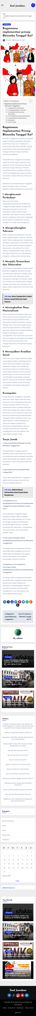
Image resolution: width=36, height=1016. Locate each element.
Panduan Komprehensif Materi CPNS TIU (18, 732)
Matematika (6, 835)
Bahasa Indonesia (8, 821)
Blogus (28, 1002)
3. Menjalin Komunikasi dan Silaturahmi (16, 113)
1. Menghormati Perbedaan (16, 108)
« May (17, 881)
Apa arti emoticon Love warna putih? (18, 764)
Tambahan (6, 24)
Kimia (4, 830)
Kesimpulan (11, 120)
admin (10, 40)
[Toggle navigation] (2, 5)
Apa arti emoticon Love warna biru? (18, 774)
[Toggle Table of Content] (30, 101)
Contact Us (11, 1008)
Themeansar (18, 1005)
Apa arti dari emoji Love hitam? (18, 755)
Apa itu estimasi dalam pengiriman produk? (18, 789)
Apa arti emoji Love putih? (18, 760)
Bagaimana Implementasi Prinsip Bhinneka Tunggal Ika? (16, 105)
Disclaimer (20, 1008)
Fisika (4, 826)
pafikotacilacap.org (8, 888)
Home (4, 1008)
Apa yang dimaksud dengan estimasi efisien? (18, 778)
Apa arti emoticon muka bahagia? (18, 769)
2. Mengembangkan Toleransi (17, 110)
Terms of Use (29, 1008)
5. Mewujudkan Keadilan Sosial (17, 118)
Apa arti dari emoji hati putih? (18, 750)
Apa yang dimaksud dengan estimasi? (18, 794)
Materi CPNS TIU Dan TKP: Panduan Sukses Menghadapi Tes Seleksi (17, 975)
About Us (18, 1012)
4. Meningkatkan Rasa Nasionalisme (19, 116)
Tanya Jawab (12, 122)
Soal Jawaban (17, 6)
